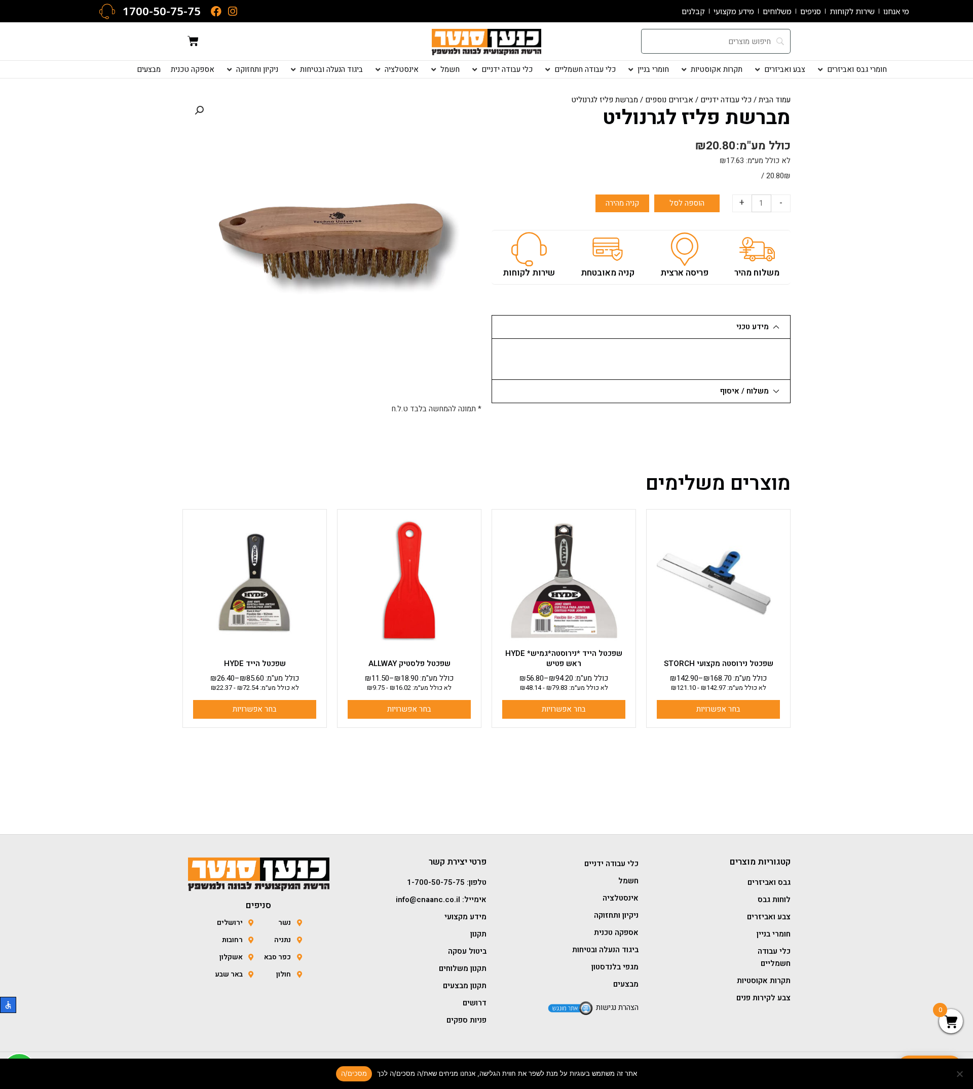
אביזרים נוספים (669, 99)
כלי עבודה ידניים (726, 99)
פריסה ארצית (684, 272)
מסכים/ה (354, 1073)
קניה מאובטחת (607, 272)
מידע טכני (752, 326)
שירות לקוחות (529, 272)
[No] (960, 1074)
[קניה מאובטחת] (607, 249)
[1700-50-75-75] (107, 11)
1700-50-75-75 (162, 11)
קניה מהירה (622, 203)
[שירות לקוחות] (529, 249)
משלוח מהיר (756, 272)
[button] (851, 69)
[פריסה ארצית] (684, 249)
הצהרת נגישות (617, 1007)
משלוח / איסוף (744, 391)
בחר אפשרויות (718, 709)
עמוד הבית (775, 99)
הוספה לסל (686, 203)
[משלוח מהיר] (757, 249)
